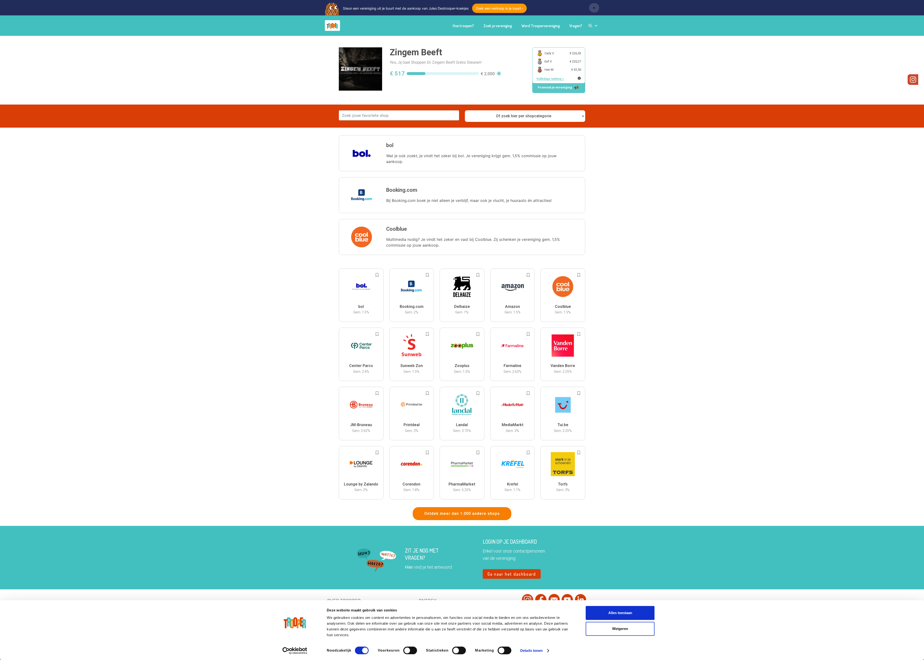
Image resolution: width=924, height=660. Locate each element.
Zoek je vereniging (497, 25)
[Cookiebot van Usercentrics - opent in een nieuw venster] (295, 650)
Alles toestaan (620, 613)
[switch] (410, 650)
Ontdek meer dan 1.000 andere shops (462, 513)
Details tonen (531, 650)
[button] (593, 25)
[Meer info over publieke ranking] (579, 78)
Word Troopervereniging (540, 25)
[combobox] (399, 115)
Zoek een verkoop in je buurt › (499, 8)
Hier (409, 567)
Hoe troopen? (463, 25)
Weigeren (620, 629)
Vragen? (575, 25)
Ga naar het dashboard (512, 574)
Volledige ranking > (550, 79)
